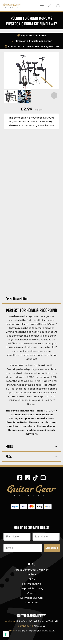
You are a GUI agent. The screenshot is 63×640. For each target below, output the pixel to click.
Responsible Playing (31, 588)
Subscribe (51, 547)
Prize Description (17, 298)
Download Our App (31, 597)
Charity (31, 592)
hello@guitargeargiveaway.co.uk (35, 630)
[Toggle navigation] (41, 5)
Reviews (31, 574)
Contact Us (31, 602)
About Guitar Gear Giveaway (31, 569)
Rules (9, 446)
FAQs (9, 456)
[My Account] (50, 5)
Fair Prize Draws (31, 583)
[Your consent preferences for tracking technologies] (6, 634)
